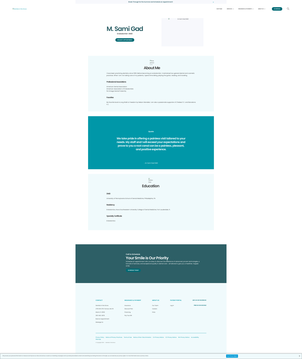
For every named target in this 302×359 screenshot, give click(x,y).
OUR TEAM (219, 9)
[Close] (299, 356)
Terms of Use (128, 337)
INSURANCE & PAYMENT (132, 300)
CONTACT (99, 300)
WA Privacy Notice (183, 337)
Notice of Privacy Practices (114, 337)
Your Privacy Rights (232, 356)
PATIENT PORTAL (176, 300)
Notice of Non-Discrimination (142, 337)
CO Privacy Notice (171, 337)
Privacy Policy (100, 337)
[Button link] (288, 9)
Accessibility (195, 337)
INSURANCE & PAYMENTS (245, 9)
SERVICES (229, 9)
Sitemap (98, 339)
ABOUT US (261, 9)
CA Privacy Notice (158, 337)
